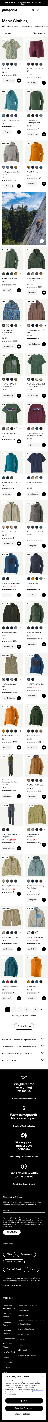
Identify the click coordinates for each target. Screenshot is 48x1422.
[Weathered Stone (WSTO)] (32, 428)
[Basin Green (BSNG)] (15, 527)
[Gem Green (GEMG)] (40, 527)
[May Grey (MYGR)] (11, 115)
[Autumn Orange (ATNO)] (28, 167)
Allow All (24, 1400)
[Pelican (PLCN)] (11, 527)
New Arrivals (12, 26)
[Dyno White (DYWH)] (36, 379)
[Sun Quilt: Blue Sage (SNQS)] (3, 64)
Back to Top (23, 1026)
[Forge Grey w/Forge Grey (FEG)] (40, 627)
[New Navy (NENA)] (32, 167)
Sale (3, 26)
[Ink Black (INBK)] (11, 428)
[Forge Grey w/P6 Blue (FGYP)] (36, 731)
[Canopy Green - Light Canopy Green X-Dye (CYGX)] (28, 379)
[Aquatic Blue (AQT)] (40, 167)
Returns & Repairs (14, 1269)
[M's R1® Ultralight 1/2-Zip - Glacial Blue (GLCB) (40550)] (11, 462)
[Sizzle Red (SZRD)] (7, 981)
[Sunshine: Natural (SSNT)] (36, 932)
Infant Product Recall (27, 1355)
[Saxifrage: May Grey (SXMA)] (15, 64)
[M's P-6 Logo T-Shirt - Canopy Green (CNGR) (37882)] (11, 413)
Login (32, 1269)
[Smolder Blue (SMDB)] (36, 64)
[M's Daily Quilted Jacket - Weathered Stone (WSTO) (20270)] (11, 866)
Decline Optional (24, 1408)
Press (20, 1344)
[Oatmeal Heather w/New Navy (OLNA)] (7, 325)
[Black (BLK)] (32, 64)
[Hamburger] (43, 10)
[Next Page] (41, 1009)
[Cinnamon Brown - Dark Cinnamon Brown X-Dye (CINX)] (15, 167)
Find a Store (8, 1367)
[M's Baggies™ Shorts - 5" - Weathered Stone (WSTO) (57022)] (11, 917)
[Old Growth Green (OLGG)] (3, 627)
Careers (21, 1339)
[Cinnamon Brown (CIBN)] (40, 273)
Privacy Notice (24, 1315)
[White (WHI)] (15, 428)
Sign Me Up (12, 1232)
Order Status (26, 1254)
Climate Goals (9, 1338)
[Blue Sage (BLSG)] (40, 115)
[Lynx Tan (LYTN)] (32, 477)
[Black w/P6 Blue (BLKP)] (11, 325)
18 (35, 1009)
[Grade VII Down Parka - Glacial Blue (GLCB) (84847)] (11, 966)
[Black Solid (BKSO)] (32, 932)
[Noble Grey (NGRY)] (28, 527)
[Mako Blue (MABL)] (3, 115)
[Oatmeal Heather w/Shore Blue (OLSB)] (28, 932)
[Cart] (38, 10)
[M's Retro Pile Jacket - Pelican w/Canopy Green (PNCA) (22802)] (11, 511)
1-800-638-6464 (32, 1280)
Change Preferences (24, 1414)
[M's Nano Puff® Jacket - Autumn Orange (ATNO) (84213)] (11, 715)
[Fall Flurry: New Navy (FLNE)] (11, 64)
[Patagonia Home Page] (9, 10)
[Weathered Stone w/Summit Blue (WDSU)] (32, 273)
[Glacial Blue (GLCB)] (11, 273)
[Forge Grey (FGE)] (11, 731)
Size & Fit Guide (14, 1262)
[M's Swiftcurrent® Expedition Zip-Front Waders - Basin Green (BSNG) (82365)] (11, 765)
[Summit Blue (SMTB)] (36, 273)
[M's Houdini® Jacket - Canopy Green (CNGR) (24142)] (11, 258)
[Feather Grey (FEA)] (3, 167)
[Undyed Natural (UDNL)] (7, 428)
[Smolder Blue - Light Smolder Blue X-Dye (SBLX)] (11, 167)
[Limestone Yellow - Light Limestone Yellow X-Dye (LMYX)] (40, 379)
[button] (42, 241)
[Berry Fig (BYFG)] (28, 64)
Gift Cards (7, 1362)
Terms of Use (24, 1334)
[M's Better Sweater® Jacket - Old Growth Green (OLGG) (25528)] (11, 612)
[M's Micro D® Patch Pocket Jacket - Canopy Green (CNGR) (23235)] (11, 364)
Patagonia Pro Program (28, 1305)
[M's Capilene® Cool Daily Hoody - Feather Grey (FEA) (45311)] (11, 152)
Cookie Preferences (12, 1285)
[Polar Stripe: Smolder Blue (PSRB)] (36, 115)
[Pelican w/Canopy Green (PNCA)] (3, 527)
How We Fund (9, 1352)
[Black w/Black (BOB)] (7, 273)
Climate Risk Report (26, 1329)
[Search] (33, 10)
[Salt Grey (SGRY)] (32, 829)
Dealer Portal (23, 1310)
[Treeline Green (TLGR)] (28, 627)
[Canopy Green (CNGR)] (40, 64)
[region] (24, 1396)
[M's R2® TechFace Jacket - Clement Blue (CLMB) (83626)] (11, 563)
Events (6, 1357)
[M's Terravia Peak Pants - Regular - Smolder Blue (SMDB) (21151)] (11, 814)
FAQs (9, 1254)
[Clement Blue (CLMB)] (15, 115)
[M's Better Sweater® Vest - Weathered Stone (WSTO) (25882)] (11, 664)
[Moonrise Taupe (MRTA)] (28, 325)
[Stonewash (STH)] (40, 325)
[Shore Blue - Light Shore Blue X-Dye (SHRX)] (7, 167)
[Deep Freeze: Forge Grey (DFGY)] (7, 64)
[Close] (43, 1376)
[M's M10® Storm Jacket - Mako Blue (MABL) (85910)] (11, 100)
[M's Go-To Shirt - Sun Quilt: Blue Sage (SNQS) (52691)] (11, 48)
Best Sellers (26, 26)
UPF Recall (22, 1350)
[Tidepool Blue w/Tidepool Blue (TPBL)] (11, 932)
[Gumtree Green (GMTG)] (28, 829)
